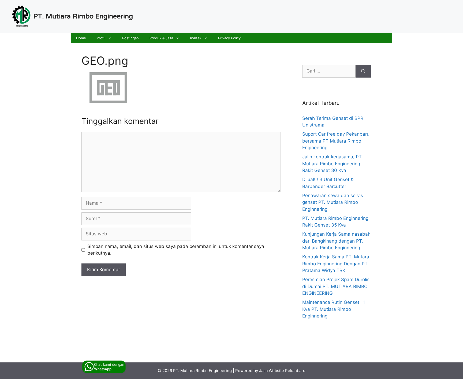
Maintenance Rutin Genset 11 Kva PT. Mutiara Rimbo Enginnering (333, 309)
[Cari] (363, 71)
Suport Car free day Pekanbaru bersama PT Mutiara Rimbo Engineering (335, 140)
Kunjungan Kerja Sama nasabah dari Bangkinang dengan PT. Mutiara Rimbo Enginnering (336, 240)
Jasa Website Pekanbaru (282, 370)
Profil (101, 38)
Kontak (195, 38)
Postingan (130, 38)
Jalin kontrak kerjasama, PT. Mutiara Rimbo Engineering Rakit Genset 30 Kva (332, 163)
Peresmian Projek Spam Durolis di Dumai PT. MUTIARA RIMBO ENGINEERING (335, 286)
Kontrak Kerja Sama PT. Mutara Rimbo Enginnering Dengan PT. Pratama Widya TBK (335, 263)
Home (81, 38)
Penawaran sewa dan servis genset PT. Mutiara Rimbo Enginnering (332, 202)
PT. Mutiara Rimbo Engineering (83, 16)
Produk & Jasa (161, 38)
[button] (111, 38)
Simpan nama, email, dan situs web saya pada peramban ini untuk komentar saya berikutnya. (175, 250)
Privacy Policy (229, 38)
